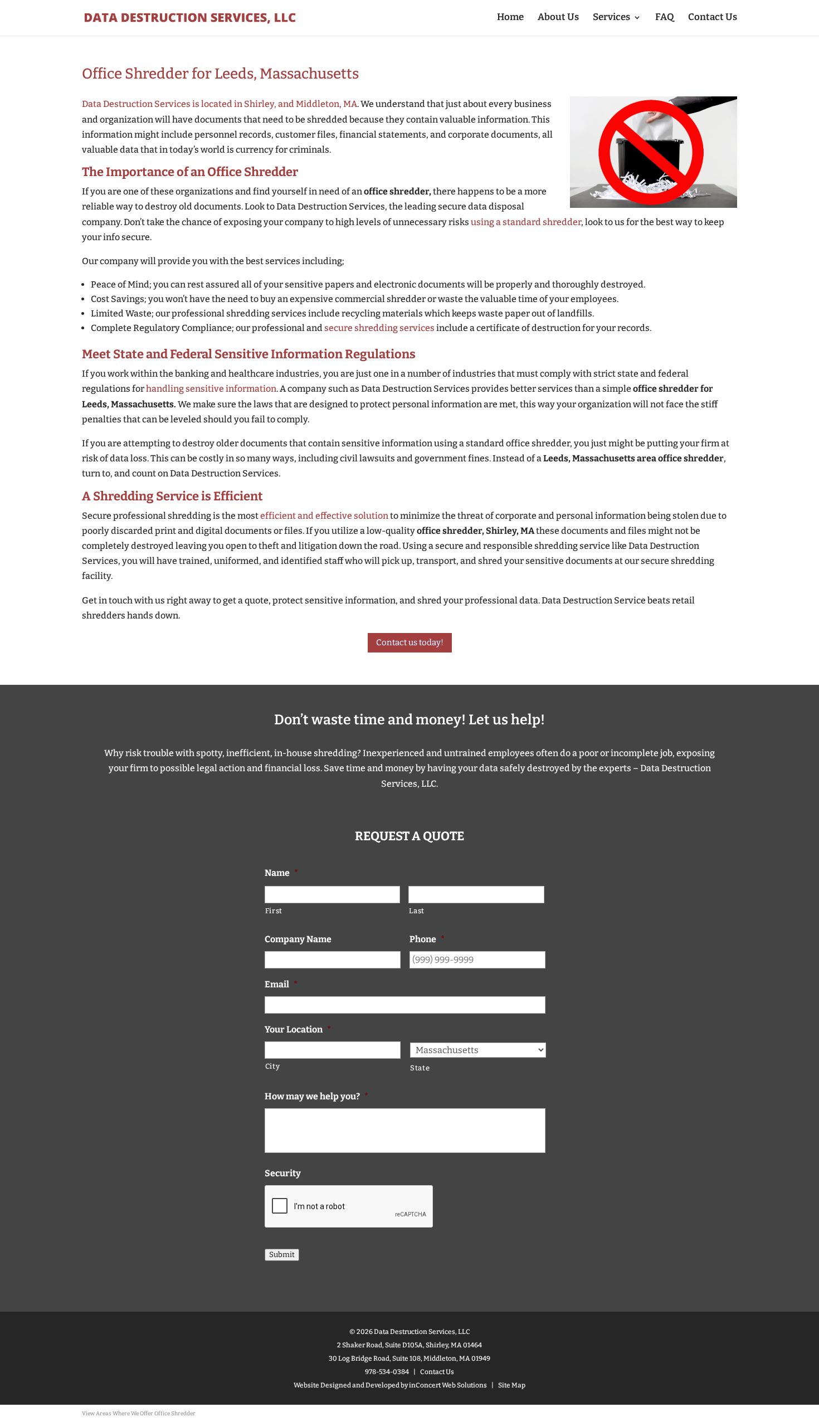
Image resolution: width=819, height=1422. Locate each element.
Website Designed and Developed (346, 1385)
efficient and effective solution (324, 515)
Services (611, 18)
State (420, 1068)
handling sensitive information (211, 388)
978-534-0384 (387, 1372)
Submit (282, 1254)
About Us (558, 18)
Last (417, 911)
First (273, 911)
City (272, 1066)
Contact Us (712, 18)
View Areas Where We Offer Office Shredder (139, 1413)
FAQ (664, 18)
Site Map (511, 1385)
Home (510, 18)
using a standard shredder (526, 222)
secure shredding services (379, 328)
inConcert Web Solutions (448, 1385)
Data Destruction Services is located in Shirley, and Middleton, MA (219, 104)
